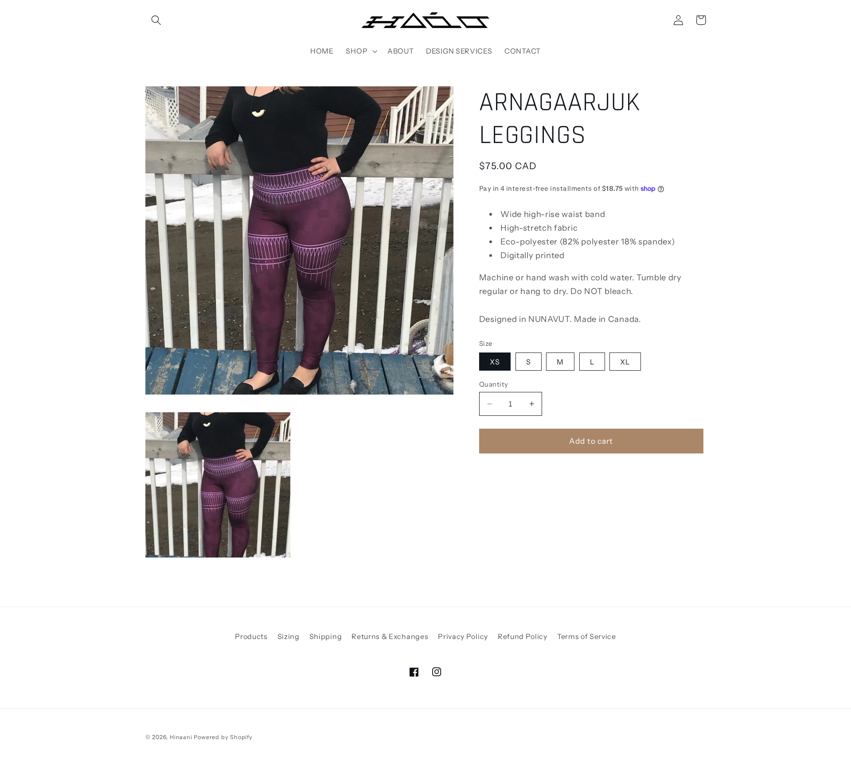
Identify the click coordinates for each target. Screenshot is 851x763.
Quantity (493, 384)
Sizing (288, 636)
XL (625, 361)
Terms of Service (586, 636)
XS (495, 361)
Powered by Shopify (223, 737)
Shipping (325, 636)
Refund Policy (522, 636)
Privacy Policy (463, 636)
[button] (156, 20)
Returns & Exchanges (389, 636)
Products (251, 636)
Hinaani (181, 737)
